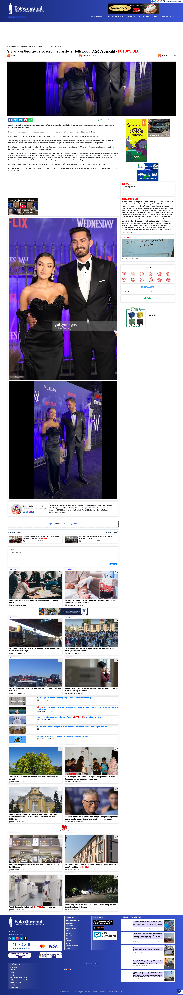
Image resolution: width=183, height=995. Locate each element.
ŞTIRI (91, 17)
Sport (68, 943)
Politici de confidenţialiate (19, 980)
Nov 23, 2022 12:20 (169, 55)
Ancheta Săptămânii (73, 921)
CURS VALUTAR (147, 287)
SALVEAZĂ (113, 564)
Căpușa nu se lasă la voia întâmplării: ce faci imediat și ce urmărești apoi (62, 736)
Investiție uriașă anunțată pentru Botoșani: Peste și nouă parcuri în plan (69, 717)
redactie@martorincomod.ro (16, 934)
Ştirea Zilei (69, 923)
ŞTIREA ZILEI (156, 17)
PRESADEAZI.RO (95, 963)
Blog (67, 938)
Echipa (68, 948)
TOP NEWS (129, 17)
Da (124, 189)
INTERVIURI (98, 17)
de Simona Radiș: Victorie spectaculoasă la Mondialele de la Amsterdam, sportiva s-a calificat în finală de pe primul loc (77, 708)
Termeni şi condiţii (16, 982)
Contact (12, 972)
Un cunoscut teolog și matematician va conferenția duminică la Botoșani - (95, 537)
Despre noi (13, 967)
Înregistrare (178, 2)
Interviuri (69, 936)
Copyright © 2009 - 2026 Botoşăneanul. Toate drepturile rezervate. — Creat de (91, 992)
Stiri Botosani (13, 569)
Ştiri (67, 931)
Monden (13, 46)
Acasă (8, 46)
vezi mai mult (127, 232)
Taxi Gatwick (95, 965)
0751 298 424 (12, 932)
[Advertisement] (91, 33)
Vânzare (168, 292)
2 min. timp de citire (89, 55)
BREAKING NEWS (168, 17)
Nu (124, 192)
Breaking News (71, 928)
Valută (127, 292)
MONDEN (115, 17)
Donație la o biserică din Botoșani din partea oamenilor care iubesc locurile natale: (72, 727)
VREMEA (147, 298)
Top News (69, 926)
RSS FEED (13, 985)
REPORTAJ (107, 17)
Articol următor (111, 532)
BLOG (122, 17)
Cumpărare (154, 292)
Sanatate (68, 657)
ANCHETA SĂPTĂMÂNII (142, 17)
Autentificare (170, 2)
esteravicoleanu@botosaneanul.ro (35, 509)
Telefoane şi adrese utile (18, 977)
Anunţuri (12, 975)
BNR (141, 292)
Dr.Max (94, 964)
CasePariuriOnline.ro (88, 963)
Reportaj (69, 933)
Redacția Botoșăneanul (33, 506)
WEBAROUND (118, 992)
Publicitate (13, 970)
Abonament (14, 987)
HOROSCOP (148, 267)
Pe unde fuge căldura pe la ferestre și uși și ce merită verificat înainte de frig (64, 698)
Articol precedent (16, 532)
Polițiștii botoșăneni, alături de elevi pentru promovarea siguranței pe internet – (41, 537)
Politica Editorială (72, 946)
